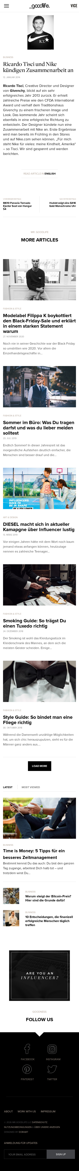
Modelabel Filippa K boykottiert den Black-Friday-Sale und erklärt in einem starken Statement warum (39, 323)
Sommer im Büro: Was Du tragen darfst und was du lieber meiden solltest (38, 428)
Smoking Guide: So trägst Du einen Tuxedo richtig (34, 623)
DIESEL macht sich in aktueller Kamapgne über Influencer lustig (39, 527)
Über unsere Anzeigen (47, 1127)
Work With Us (27, 1111)
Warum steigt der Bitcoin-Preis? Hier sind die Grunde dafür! (48, 898)
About (8, 1111)
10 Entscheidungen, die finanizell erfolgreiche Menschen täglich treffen (49, 921)
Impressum (48, 1111)
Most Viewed (31, 787)
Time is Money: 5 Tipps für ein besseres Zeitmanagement (34, 854)
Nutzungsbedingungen (18, 1127)
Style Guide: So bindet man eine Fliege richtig (38, 719)
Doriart (23, 1132)
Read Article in (39, 173)
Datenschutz (39, 1122)
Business (8, 57)
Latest (8, 787)
